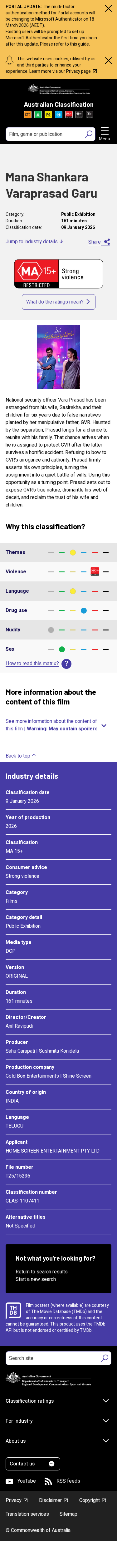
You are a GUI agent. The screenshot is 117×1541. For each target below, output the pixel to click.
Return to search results (42, 1272)
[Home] (59, 89)
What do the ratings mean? (55, 302)
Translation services (27, 1514)
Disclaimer (50, 1500)
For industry (19, 1421)
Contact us (22, 1464)
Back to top (18, 756)
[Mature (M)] (58, 114)
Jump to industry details (32, 241)
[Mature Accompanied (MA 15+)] (69, 114)
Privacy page (78, 71)
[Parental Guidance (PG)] (48, 114)
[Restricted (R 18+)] (79, 114)
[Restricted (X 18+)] (89, 114)
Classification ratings (30, 1401)
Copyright (89, 1500)
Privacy (14, 1500)
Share (94, 242)
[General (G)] (38, 114)
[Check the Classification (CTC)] (28, 114)
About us (16, 1441)
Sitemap (68, 1514)
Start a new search (36, 1279)
